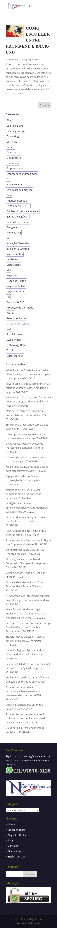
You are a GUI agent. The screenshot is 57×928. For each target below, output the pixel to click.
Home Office (14, 232)
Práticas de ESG (15, 302)
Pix (8, 296)
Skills (9, 329)
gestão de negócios (18, 216)
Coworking (13, 136)
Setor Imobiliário (16, 318)
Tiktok (10, 350)
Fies (9, 195)
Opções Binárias (16, 291)
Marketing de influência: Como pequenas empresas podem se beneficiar (23, 494)
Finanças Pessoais (17, 200)
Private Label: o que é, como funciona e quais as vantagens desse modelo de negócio (28, 388)
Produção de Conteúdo (20, 307)
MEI (9, 270)
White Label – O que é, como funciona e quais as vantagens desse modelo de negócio (28, 401)
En (8, 179)
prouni (10, 313)
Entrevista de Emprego (20, 189)
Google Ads (13, 227)
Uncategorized (15, 355)
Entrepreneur (14, 184)
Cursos (35, 59)
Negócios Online (16, 286)
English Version (17, 856)
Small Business (15, 334)
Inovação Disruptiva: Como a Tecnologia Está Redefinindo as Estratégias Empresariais (28, 627)
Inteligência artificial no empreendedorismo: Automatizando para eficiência (27, 507)
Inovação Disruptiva (18, 243)
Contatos (13, 845)
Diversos (12, 152)
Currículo (12, 141)
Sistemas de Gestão (18, 323)
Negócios (12, 275)
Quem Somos (15, 851)
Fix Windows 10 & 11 (18, 206)
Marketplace (14, 264)
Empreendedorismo (28, 923)
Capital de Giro (15, 125)
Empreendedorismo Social (22, 174)
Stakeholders (14, 339)
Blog (29, 59)
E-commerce (14, 157)
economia (12, 163)
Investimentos (15, 254)
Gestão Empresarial (18, 222)
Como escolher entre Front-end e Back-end (28, 40)
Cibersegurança (16, 131)
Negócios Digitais (16, 281)
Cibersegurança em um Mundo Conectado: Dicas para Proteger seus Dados (27, 563)
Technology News (16, 345)
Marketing (12, 259)
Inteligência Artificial (18, 248)
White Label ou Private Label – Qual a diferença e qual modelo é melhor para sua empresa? (28, 374)
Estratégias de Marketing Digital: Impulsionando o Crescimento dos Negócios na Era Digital (25, 613)
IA (8, 238)
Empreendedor (15, 168)
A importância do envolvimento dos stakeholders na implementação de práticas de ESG (26, 718)
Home (11, 824)
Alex (11, 59)
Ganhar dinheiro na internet (23, 211)
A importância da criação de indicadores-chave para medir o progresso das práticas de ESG (24, 691)
